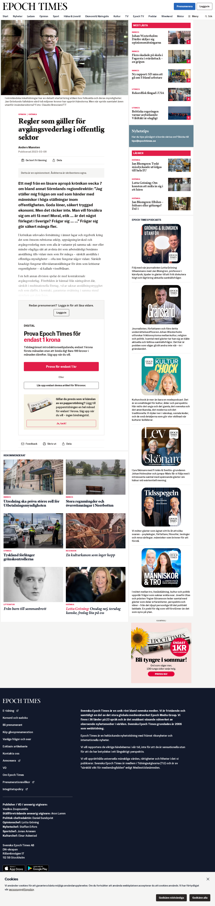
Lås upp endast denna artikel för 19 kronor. (61, 385)
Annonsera (9, 760)
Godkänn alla (199, 897)
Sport (56, 16)
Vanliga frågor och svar (17, 739)
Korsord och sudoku (15, 717)
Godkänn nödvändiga (171, 897)
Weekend (166, 16)
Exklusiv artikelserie (15, 746)
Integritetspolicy (13, 789)
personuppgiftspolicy (21, 889)
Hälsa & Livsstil (72, 16)
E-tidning (8, 710)
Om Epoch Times (13, 775)
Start (5, 16)
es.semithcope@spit (144, 140)
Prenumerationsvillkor (16, 782)
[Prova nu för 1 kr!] (161, 653)
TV (126, 16)
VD (4, 767)
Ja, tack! (61, 423)
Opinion (43, 16)
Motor (180, 16)
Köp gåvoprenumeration (18, 732)
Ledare (31, 16)
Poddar (152, 16)
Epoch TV (138, 16)
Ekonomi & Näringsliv (97, 16)
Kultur (117, 16)
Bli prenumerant (12, 725)
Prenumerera (184, 6)
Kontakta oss (11, 753)
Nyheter (17, 16)
